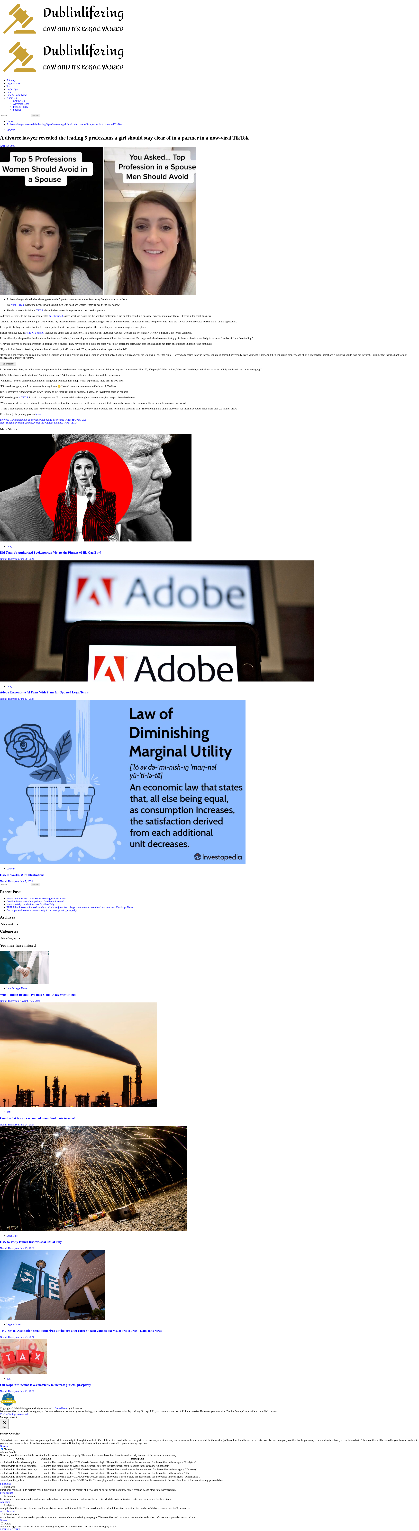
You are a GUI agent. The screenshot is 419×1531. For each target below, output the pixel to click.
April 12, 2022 (7, 145)
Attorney (11, 80)
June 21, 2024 (26, 1391)
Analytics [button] (5, 1502)
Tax (8, 86)
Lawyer (11, 92)
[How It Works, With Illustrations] (123, 863)
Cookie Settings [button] (8, 1414)
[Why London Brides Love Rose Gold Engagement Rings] (24, 982)
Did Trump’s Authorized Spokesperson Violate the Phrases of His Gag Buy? (51, 552)
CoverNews (61, 1408)
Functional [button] (5, 1483)
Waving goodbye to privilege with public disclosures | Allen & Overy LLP (43, 419)
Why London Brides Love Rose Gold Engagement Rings (36, 898)
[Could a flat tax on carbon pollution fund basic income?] (78, 1106)
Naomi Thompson (9, 559)
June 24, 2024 (26, 1124)
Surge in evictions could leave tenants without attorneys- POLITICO (38, 422)
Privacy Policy (20, 106)
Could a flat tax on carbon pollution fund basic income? (35, 901)
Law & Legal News (17, 95)
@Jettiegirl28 (56, 316)
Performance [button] (6, 1492)
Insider (38, 414)
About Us (12, 98)
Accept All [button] (22, 1414)
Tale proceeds (8, 364)
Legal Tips (12, 89)
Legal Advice (13, 83)
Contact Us (19, 100)
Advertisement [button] (7, 1511)
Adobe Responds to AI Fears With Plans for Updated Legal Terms (44, 692)
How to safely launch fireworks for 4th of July (30, 904)
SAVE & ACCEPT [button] (10, 1529)
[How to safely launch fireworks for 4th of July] (93, 1230)
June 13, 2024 (26, 698)
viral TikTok (17, 304)
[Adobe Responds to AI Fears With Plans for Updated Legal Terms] (157, 680)
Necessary (9, 1449)
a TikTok (23, 397)
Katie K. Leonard (34, 332)
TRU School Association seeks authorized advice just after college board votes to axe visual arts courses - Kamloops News (70, 907)
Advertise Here (21, 103)
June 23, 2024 (26, 1248)
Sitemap (17, 109)
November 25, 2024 (29, 1001)
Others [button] (3, 1520)
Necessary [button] (5, 1446)
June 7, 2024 (26, 881)
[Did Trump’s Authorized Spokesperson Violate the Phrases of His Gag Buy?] (95, 540)
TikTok (40, 310)
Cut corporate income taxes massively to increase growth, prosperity (42, 910)
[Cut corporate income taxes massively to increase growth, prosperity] (23, 1373)
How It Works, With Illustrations (22, 875)
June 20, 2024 (26, 559)
